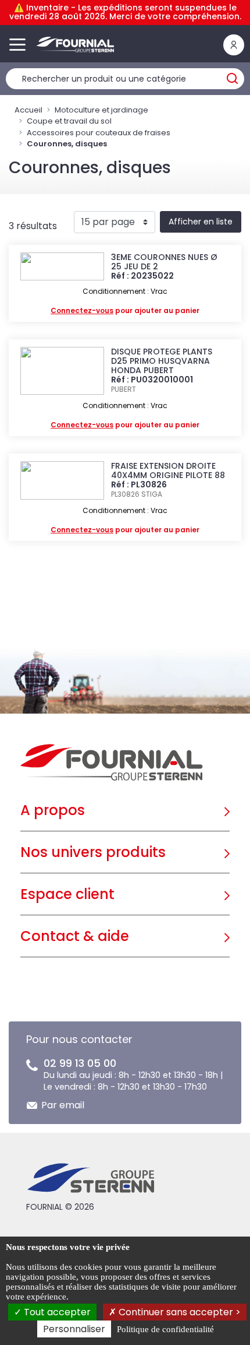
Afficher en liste (201, 221)
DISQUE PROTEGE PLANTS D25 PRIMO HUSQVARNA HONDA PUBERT (161, 361)
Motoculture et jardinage (101, 109)
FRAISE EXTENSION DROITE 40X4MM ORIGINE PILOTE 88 (168, 470)
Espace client (67, 894)
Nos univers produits (93, 852)
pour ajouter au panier (125, 310)
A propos (52, 810)
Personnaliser (74, 1329)
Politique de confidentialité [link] (165, 1329)
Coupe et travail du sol (69, 121)
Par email (62, 1105)
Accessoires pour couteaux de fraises (98, 132)
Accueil (28, 109)
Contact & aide (74, 936)
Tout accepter (56, 1312)
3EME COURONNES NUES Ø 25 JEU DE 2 (164, 261)
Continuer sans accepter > (178, 1312)
